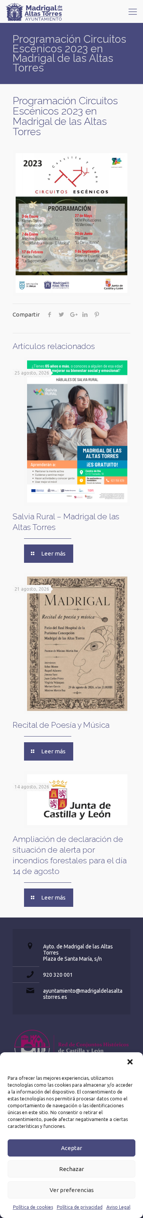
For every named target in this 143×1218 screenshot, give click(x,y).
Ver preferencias (72, 1190)
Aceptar (71, 1148)
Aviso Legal (118, 1207)
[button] (130, 1062)
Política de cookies (33, 1207)
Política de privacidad (80, 1207)
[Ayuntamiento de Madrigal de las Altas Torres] (34, 11)
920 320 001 (58, 975)
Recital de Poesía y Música (61, 725)
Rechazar (71, 1169)
